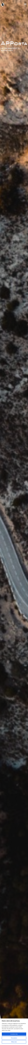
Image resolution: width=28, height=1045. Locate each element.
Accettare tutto (14, 1034)
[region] (14, 1032)
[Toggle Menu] (25, 4)
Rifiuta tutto (14, 1041)
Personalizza (14, 1038)
